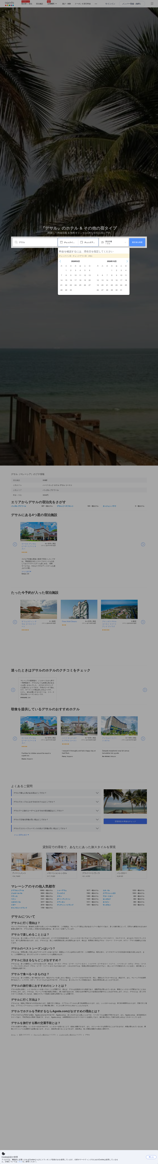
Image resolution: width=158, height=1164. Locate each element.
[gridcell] (66, 270)
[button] (60, 261)
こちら (19, 1161)
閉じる (151, 1157)
